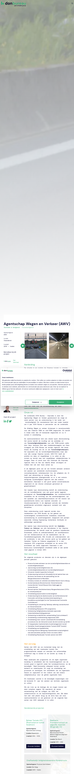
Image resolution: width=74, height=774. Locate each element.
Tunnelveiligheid (27, 327)
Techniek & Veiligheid (12, 327)
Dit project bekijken (34, 746)
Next (71, 346)
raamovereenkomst (31, 408)
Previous (23, 346)
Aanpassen (35, 402)
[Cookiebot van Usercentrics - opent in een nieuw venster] (64, 370)
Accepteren (60, 402)
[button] (72, 3)
